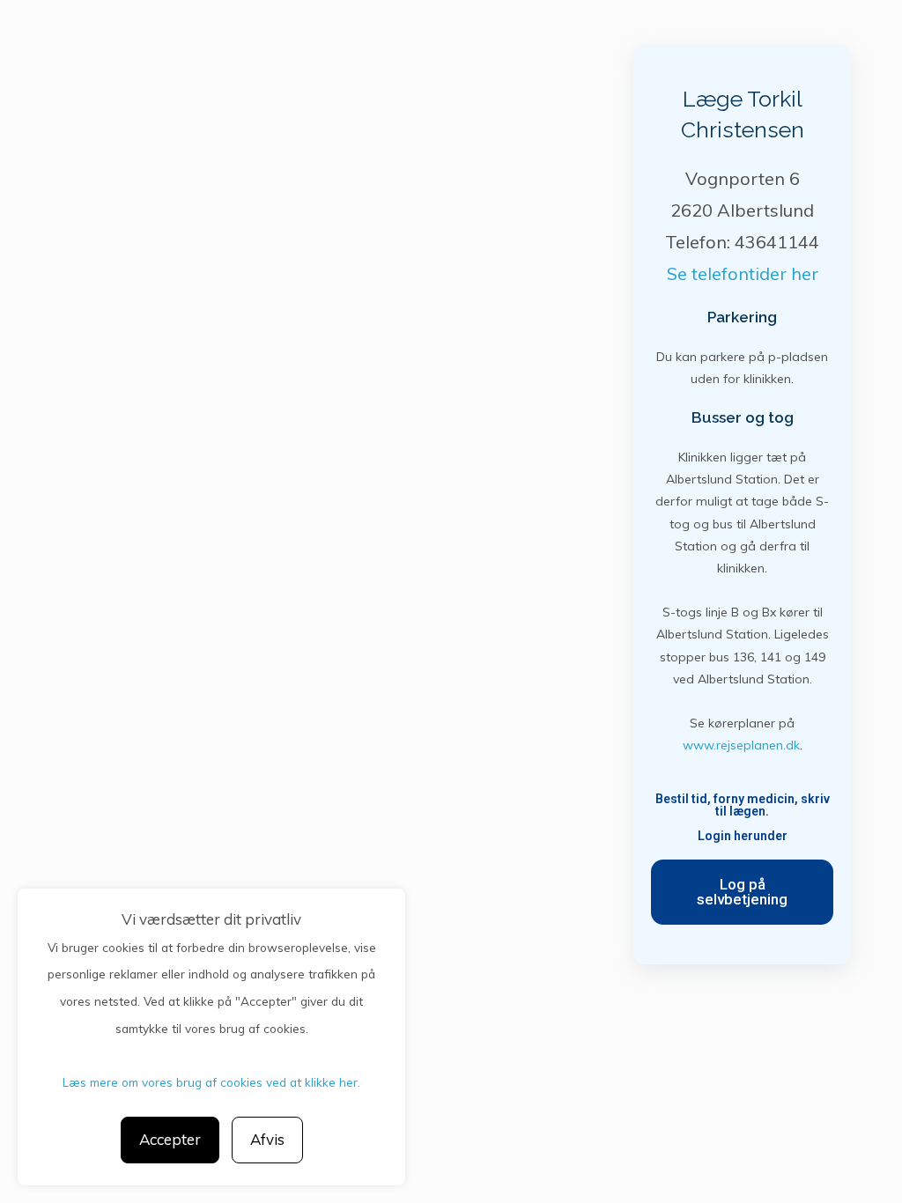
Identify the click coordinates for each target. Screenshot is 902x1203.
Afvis (267, 1139)
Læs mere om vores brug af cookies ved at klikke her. (211, 1081)
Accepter (170, 1139)
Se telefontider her (742, 273)
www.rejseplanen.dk (741, 745)
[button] (742, 892)
